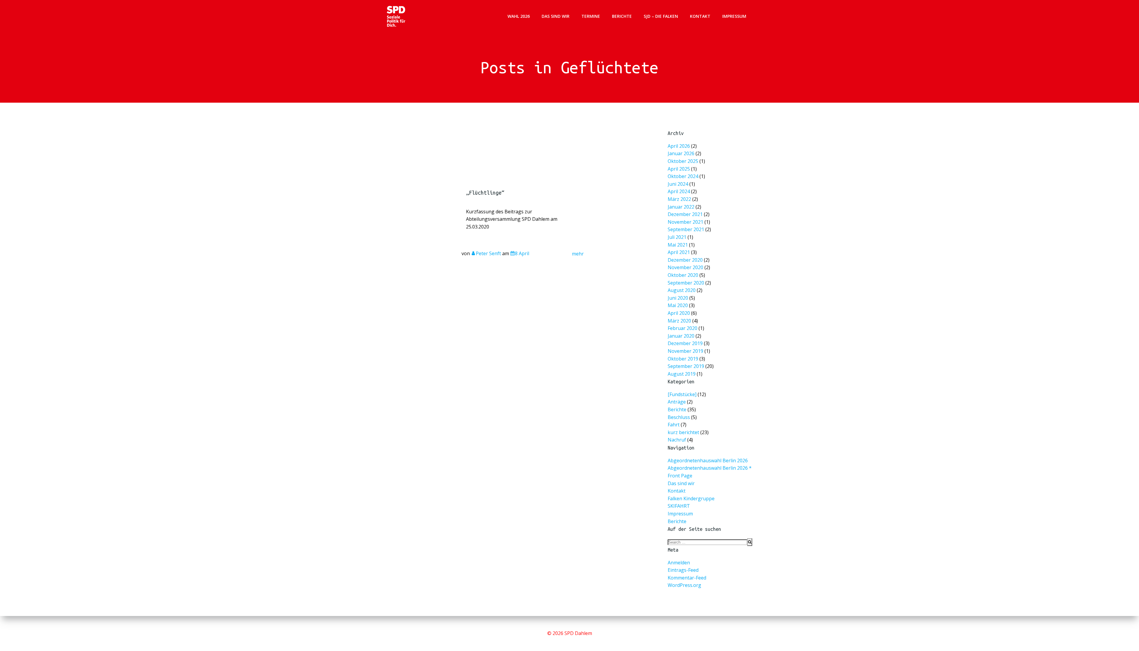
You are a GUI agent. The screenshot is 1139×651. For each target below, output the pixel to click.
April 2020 (679, 313)
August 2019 (682, 373)
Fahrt (674, 424)
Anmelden (679, 562)
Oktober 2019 (683, 358)
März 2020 (679, 320)
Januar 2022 (681, 206)
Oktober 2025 (683, 161)
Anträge (677, 401)
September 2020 (686, 282)
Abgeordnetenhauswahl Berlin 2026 (708, 460)
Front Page (680, 475)
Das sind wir (556, 16)
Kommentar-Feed (687, 577)
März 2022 (679, 199)
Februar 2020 (682, 328)
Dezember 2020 (685, 259)
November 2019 (685, 351)
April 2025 (679, 168)
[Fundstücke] (682, 394)
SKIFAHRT (679, 506)
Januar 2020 (681, 335)
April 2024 (679, 191)
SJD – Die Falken (661, 16)
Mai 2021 (678, 244)
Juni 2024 (678, 183)
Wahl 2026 (519, 16)
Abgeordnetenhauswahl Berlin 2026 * (710, 468)
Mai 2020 (678, 305)
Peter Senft (488, 253)
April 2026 (679, 145)
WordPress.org (684, 585)
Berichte (622, 16)
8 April (522, 253)
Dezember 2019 (685, 343)
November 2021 (685, 221)
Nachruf (677, 439)
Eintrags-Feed (683, 570)
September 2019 (686, 366)
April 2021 (679, 252)
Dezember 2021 (685, 214)
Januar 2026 (681, 153)
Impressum (734, 16)
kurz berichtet (683, 432)
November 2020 (685, 267)
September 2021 (686, 229)
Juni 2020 (678, 297)
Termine (590, 16)
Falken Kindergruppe (691, 498)
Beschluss (679, 417)
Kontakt (700, 16)
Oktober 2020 (683, 275)
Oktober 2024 (683, 176)
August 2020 (682, 290)
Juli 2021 (677, 237)
